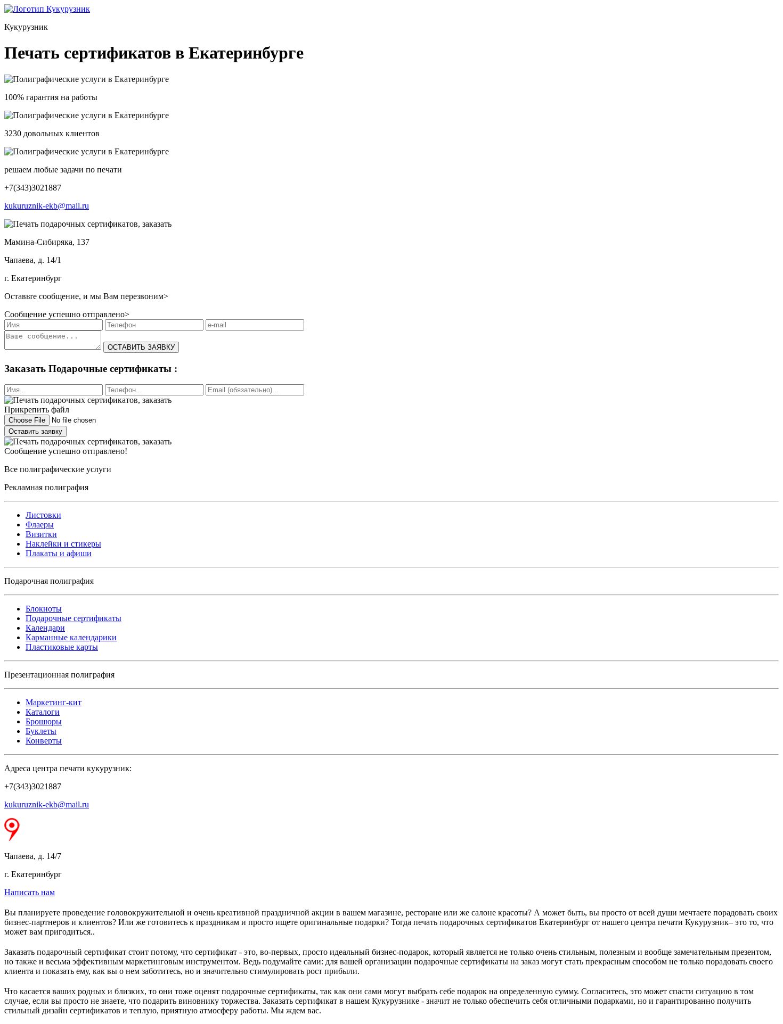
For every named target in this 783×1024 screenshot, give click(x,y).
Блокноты (44, 608)
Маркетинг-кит (53, 702)
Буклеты (41, 731)
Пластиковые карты (62, 646)
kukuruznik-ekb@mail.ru (46, 205)
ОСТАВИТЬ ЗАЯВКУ (141, 347)
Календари (45, 627)
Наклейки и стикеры (63, 543)
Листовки (43, 514)
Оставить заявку (35, 431)
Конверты (44, 740)
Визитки (41, 534)
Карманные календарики (71, 637)
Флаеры (40, 524)
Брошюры (44, 721)
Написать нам (29, 892)
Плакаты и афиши (59, 553)
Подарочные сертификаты (73, 618)
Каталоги (43, 711)
